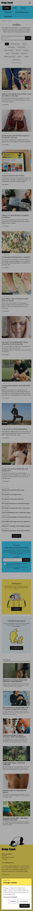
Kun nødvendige (24, 901)
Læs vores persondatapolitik (10, 897)
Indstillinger (13, 901)
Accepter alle (24, 906)
